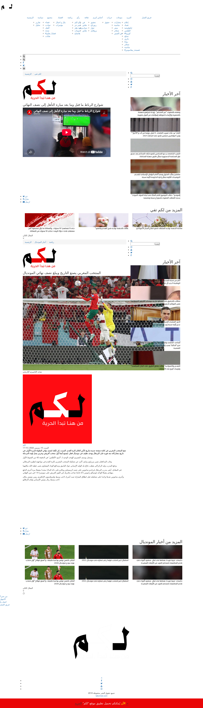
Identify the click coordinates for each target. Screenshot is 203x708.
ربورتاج (94, 25)
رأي (78, 17)
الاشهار (3, 599)
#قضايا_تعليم (50, 33)
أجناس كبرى (98, 17)
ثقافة (87, 17)
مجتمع (49, 17)
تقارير (38, 22)
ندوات (84, 27)
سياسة (40, 17)
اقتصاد (60, 17)
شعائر (116, 30)
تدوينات (78, 30)
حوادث (48, 25)
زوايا (126, 41)
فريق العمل (146, 17)
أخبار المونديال (40, 242)
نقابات (47, 36)
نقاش (84, 25)
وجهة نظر (78, 27)
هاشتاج (77, 33)
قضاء (47, 22)
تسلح (126, 36)
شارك (26, 199)
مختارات (117, 22)
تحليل (38, 25)
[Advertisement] (74, 176)
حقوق (107, 22)
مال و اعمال (61, 22)
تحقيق (93, 22)
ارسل (27, 201)
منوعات (119, 17)
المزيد (128, 17)
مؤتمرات (59, 25)
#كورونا (127, 33)
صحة (47, 30)
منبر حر (78, 25)
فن (83, 22)
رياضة (70, 17)
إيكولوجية (128, 27)
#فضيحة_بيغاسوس (132, 49)
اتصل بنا (3, 601)
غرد (26, 196)
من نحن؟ (3, 596)
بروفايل (94, 30)
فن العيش (118, 33)
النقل (47, 27)
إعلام (126, 22)
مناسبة (117, 25)
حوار (92, 27)
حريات (109, 17)
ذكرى (126, 38)
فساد (126, 25)
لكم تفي (38, 73)
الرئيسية (30, 17)
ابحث (157, 75)
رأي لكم (78, 22)
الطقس (127, 30)
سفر (116, 27)
